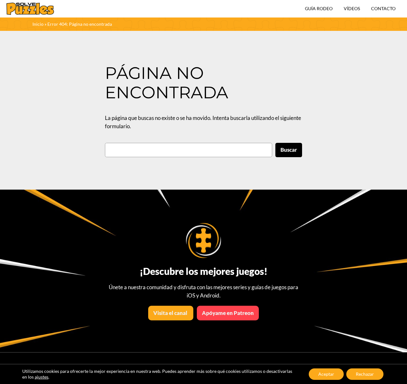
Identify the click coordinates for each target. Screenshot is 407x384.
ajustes (41, 377)
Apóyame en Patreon (228, 313)
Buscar (288, 149)
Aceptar (326, 374)
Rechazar (365, 374)
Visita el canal (170, 313)
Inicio (38, 24)
